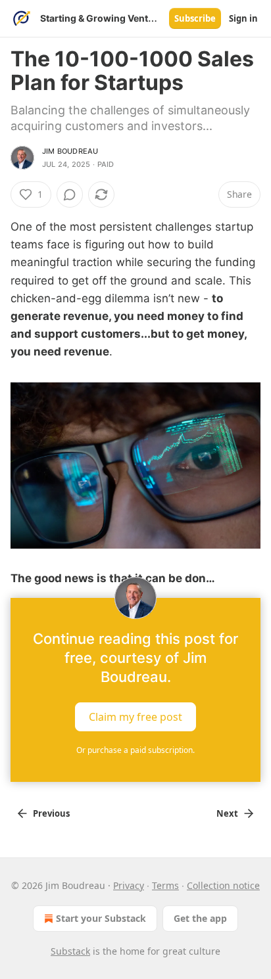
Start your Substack (101, 918)
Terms (165, 885)
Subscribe (195, 18)
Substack (70, 951)
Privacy (128, 885)
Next (227, 813)
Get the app (200, 918)
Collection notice (223, 885)
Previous (51, 813)
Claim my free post (135, 717)
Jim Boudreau (70, 151)
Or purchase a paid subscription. (135, 750)
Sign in (243, 18)
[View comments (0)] (70, 194)
